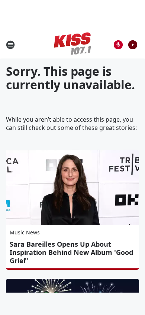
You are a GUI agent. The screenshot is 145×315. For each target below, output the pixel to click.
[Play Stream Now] (132, 44)
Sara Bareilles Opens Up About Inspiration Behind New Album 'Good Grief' (71, 252)
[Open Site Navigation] (10, 44)
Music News (25, 232)
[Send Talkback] (118, 44)
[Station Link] (72, 44)
